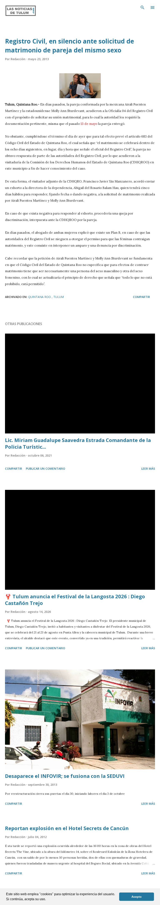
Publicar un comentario (45, 469)
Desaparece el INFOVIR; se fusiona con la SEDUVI (65, 775)
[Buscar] (142, 7)
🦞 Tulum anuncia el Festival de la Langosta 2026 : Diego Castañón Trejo (75, 599)
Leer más (148, 469)
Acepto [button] (136, 896)
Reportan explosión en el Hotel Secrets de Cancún (67, 828)
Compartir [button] (141, 297)
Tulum (58, 297)
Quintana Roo (40, 297)
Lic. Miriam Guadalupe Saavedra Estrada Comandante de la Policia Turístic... (78, 443)
